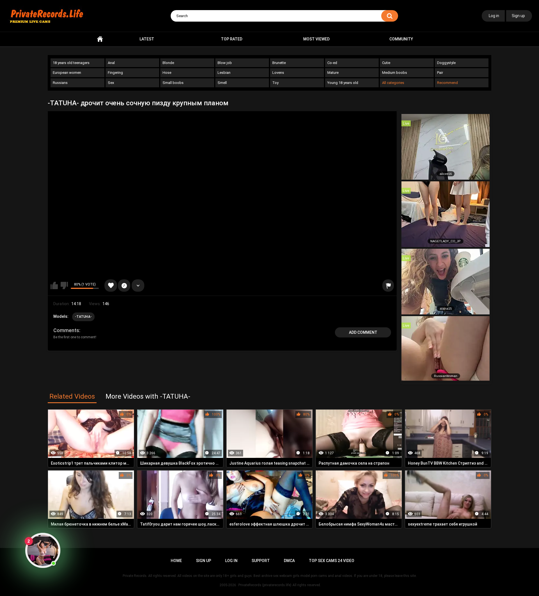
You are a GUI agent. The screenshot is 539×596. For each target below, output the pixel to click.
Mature (333, 72)
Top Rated (231, 39)
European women (67, 72)
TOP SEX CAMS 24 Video (331, 560)
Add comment (363, 332)
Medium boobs (394, 72)
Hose (167, 72)
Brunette (279, 63)
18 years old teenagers (71, 63)
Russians (60, 83)
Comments (66, 330)
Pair (440, 72)
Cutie (386, 63)
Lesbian (224, 72)
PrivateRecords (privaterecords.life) (264, 585)
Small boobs (173, 83)
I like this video (54, 285)
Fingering (115, 72)
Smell (222, 83)
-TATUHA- (83, 317)
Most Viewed (316, 39)
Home (99, 39)
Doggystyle (446, 63)
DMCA (289, 560)
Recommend (447, 83)
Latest (147, 39)
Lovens (278, 72)
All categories (393, 83)
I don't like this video (64, 285)
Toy (275, 83)
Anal (111, 63)
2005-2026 (228, 585)
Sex (111, 83)
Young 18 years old (342, 83)
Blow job (225, 63)
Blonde (168, 63)
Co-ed (332, 63)
